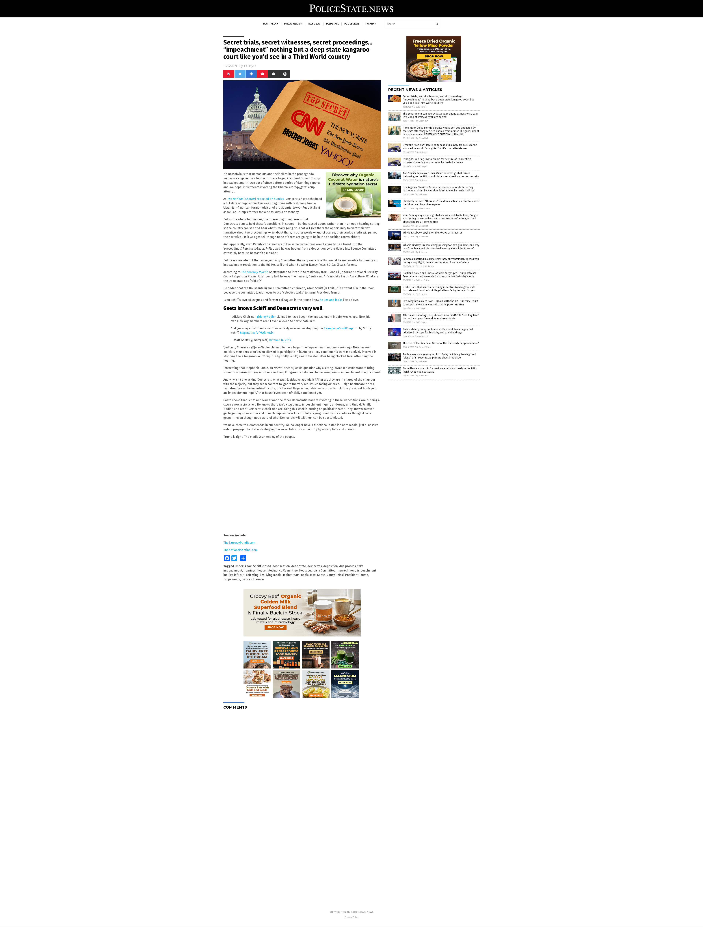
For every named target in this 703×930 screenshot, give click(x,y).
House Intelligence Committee (277, 570)
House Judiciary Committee (317, 570)
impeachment (346, 570)
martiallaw (270, 24)
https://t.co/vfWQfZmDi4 (257, 333)
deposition (330, 566)
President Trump (356, 575)
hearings (250, 570)
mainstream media (296, 575)
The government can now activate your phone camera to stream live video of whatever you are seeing (440, 115)
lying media (274, 575)
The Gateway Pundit (254, 272)
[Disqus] (302, 758)
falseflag (314, 24)
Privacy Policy (351, 917)
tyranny (370, 24)
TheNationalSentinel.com (240, 550)
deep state (298, 566)
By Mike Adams (423, 208)
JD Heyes (249, 66)
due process (347, 566)
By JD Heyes (421, 107)
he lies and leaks (331, 300)
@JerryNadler (266, 316)
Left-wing (252, 575)
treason (258, 579)
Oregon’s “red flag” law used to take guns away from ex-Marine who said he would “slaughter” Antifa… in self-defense (440, 146)
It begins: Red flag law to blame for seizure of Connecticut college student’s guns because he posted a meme (437, 161)
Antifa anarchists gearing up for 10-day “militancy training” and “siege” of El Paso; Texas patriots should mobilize (439, 356)
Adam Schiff (253, 566)
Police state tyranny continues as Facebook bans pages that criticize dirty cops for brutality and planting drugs (438, 331)
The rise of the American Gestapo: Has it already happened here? (441, 343)
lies (262, 575)
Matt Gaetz (317, 575)
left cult (239, 575)
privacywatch (293, 24)
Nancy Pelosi (335, 575)
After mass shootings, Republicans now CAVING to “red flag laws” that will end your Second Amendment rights (441, 317)
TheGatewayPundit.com (239, 542)
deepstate (332, 24)
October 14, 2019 (280, 340)
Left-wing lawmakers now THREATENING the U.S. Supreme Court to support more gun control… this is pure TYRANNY (440, 303)
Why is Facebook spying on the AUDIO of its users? (432, 232)
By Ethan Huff (422, 121)
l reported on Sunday (255, 199)
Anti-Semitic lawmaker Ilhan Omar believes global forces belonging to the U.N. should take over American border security (441, 175)
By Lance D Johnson (425, 266)
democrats (314, 566)
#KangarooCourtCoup (338, 328)
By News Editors (423, 280)
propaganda (231, 579)
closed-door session (276, 566)
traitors (247, 579)
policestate (351, 24)
